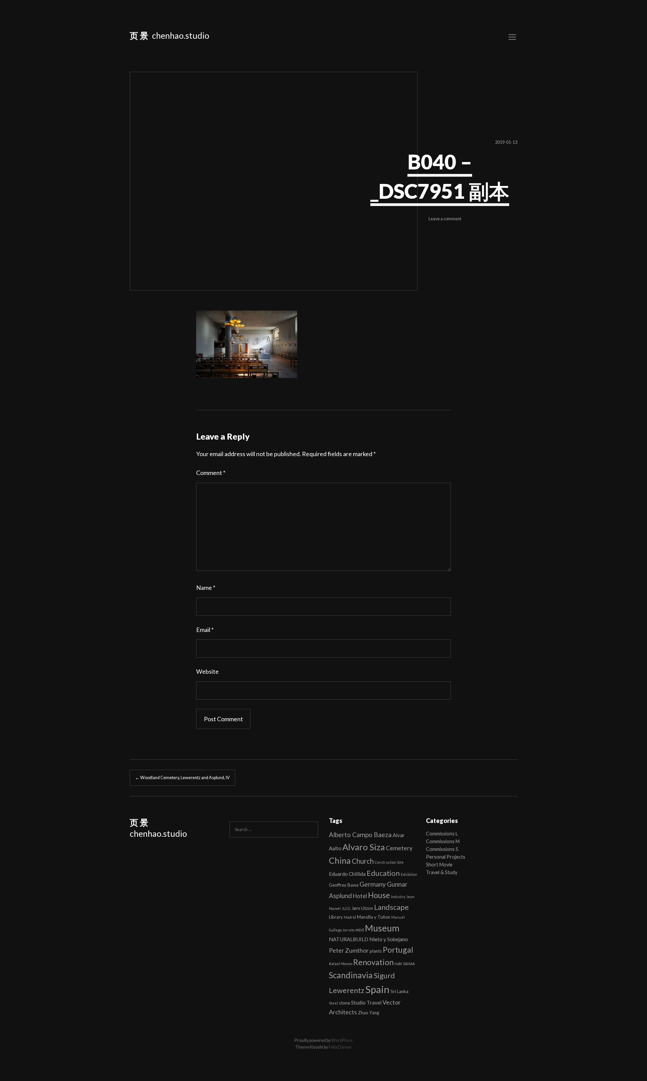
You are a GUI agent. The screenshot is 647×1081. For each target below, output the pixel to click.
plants (376, 951)
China (340, 860)
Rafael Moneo (340, 963)
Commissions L (442, 833)
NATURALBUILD (348, 939)
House (379, 895)
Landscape (391, 907)
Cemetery (399, 848)
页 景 (139, 35)
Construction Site (389, 862)
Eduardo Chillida (347, 874)
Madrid (350, 917)
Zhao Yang (368, 1012)
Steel (333, 1003)
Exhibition (409, 874)
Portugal (398, 949)
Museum (382, 928)
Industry (398, 896)
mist (360, 929)
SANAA (409, 963)
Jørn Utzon (362, 908)
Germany (373, 884)
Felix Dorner (340, 1047)
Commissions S (442, 849)
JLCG (346, 908)
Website (207, 671)
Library (336, 917)
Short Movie (439, 864)
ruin (398, 963)
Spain (377, 989)
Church (363, 861)
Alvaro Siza (363, 847)
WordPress (341, 1040)
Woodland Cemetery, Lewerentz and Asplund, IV (182, 777)
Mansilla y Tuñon (373, 917)
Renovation (373, 962)
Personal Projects (445, 857)
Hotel (360, 895)
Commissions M (443, 841)
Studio (358, 1002)
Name (205, 587)
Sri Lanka (399, 991)
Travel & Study (441, 872)
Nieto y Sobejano (388, 939)
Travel (374, 1002)
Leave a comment (445, 219)
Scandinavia (351, 975)
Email (205, 629)
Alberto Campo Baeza (360, 834)
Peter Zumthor (349, 950)
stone (344, 1003)
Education (383, 873)
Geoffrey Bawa (344, 885)
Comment (210, 472)
